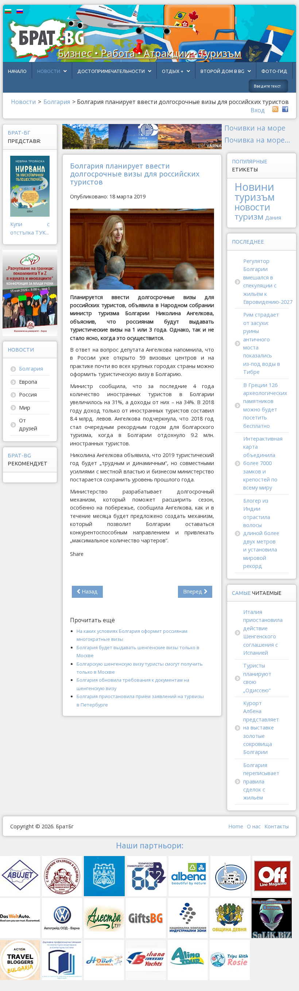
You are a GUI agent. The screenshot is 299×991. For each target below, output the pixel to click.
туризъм (254, 197)
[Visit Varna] (142, 135)
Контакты (276, 826)
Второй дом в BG (222, 71)
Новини (254, 186)
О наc (254, 826)
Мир (24, 407)
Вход (258, 110)
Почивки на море (255, 128)
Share (77, 553)
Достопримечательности (111, 71)
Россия (28, 394)
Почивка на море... (257, 140)
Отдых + (172, 71)
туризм (249, 216)
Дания (273, 217)
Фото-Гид (274, 71)
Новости (48, 71)
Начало (17, 71)
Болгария (31, 368)
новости (252, 207)
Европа (28, 381)
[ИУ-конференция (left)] (30, 292)
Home (235, 826)
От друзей (28, 424)
